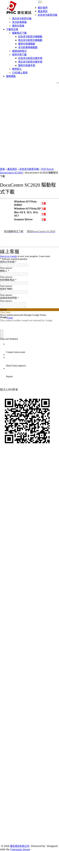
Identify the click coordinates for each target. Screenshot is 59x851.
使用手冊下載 (19, 54)
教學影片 (17, 69)
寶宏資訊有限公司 (19, 846)
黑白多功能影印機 (21, 18)
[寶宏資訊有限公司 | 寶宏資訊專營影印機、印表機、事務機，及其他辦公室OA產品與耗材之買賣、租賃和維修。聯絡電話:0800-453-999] (19, 7)
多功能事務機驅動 (28, 47)
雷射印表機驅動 (26, 43)
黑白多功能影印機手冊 (30, 61)
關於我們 (43, 7)
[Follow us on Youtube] (40, 1)
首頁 (2, 169)
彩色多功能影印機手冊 (30, 58)
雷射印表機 (18, 25)
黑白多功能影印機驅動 (30, 40)
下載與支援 (12, 29)
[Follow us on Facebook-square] (38, 1)
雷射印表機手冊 (26, 65)
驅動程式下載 (19, 33)
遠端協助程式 (19, 51)
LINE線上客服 (20, 72)
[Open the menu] (58, 82)
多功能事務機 (19, 22)
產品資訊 (43, 11)
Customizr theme (20, 849)
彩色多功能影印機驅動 (30, 36)
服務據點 (11, 76)
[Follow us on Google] (41, 1)
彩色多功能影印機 (47, 15)
